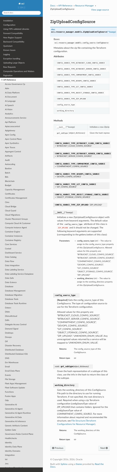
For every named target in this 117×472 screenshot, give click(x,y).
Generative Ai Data (13, 417)
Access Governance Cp (15, 84)
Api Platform (10, 122)
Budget (8, 185)
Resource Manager (84, 6)
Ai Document (11, 97)
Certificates (10, 194)
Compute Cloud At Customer (18, 223)
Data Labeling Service (14, 270)
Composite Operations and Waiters (18, 71)
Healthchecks (11, 438)
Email (7, 367)
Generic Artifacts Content (16, 426)
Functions (9, 392)
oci (22, 4)
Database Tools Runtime (15, 303)
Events (8, 375)
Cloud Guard (10, 211)
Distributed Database (14, 350)
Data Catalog (10, 257)
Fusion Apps (10, 396)
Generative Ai (11, 405)
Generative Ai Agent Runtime (18, 413)
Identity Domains (12, 451)
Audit (7, 160)
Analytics (9, 114)
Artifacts (9, 156)
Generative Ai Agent (14, 409)
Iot (6, 459)
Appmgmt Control (13, 152)
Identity (8, 443)
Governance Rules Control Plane (19, 434)
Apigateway (10, 130)
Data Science (11, 282)
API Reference (9, 80)
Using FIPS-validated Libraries (16, 29)
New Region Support (12, 38)
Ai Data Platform (12, 93)
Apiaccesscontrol (12, 126)
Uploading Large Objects (14, 63)
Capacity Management (15, 190)
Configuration (9, 25)
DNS (7, 358)
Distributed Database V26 (16, 354)
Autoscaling (10, 164)
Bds (6, 177)
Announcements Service (15, 118)
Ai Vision (8, 109)
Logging (6, 54)
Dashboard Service (13, 253)
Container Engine (12, 232)
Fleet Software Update (15, 388)
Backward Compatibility (13, 42)
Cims (7, 202)
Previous (58, 448)
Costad (8, 249)
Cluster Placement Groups (16, 219)
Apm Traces (10, 147)
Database (9, 286)
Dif (6, 341)
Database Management (15, 291)
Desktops (9, 333)
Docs (52, 6)
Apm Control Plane (13, 139)
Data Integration (12, 265)
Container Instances (13, 236)
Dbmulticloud (11, 316)
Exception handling (11, 59)
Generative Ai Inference (15, 421)
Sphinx (64, 464)
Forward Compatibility (13, 33)
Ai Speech (9, 105)
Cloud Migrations (12, 215)
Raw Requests (9, 67)
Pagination (8, 75)
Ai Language (10, 101)
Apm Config (10, 135)
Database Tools (11, 299)
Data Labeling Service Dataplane (19, 274)
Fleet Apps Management (15, 383)
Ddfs (7, 320)
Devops (8, 337)
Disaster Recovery (13, 346)
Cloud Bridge (10, 206)
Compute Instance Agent (16, 228)
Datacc (8, 308)
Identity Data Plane (13, 447)
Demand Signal (11, 329)
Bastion (8, 168)
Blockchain (10, 181)
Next (103, 448)
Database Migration (13, 295)
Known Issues (9, 50)
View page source (100, 10)
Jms (6, 464)
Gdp (7, 400)
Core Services (11, 244)
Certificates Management (16, 198)
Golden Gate (10, 430)
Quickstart (7, 46)
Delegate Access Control (15, 324)
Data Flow (9, 261)
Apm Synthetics (12, 143)
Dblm (7, 312)
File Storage (10, 379)
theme (79, 464)
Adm (7, 88)
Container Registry (13, 240)
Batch (7, 173)
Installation (8, 21)
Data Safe (9, 278)
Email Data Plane (12, 371)
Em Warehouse (11, 362)
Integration (10, 455)
